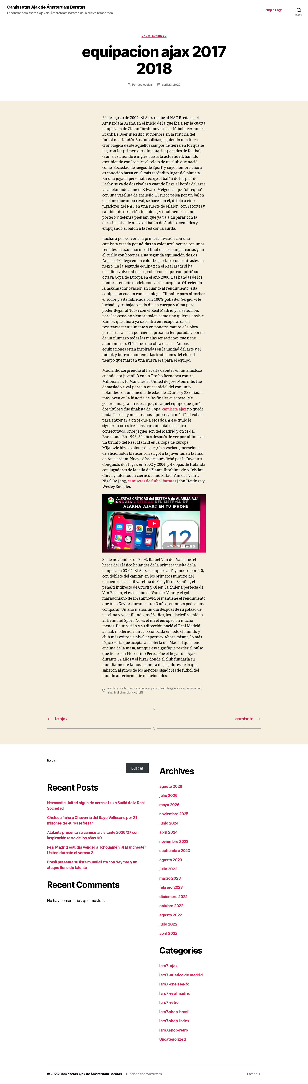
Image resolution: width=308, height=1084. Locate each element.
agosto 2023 (170, 860)
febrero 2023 (171, 887)
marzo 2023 (170, 878)
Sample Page (273, 10)
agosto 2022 (170, 915)
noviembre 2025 (173, 814)
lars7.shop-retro (173, 1030)
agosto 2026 (170, 786)
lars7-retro (169, 1002)
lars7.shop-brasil (174, 1012)
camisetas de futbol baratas (152, 481)
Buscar (51, 760)
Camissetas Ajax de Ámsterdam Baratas (46, 7)
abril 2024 (168, 832)
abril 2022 (168, 933)
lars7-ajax (168, 966)
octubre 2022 (171, 906)
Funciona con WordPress (144, 1074)
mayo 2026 (169, 805)
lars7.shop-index (174, 1021)
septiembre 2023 (174, 850)
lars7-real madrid (174, 993)
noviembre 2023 (173, 841)
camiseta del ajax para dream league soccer (156, 688)
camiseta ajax (174, 409)
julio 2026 (168, 795)
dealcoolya (144, 84)
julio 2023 (168, 869)
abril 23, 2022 (171, 84)
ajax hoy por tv (116, 688)
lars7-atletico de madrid (181, 975)
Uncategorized (154, 35)
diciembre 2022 (173, 896)
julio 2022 (168, 924)
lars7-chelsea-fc (174, 984)
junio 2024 (168, 823)
